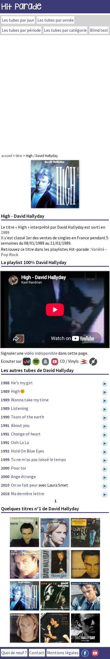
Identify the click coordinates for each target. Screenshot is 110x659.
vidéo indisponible (40, 353)
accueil (6, 155)
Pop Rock (9, 254)
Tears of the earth (27, 416)
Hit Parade (21, 6)
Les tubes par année (55, 20)
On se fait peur (24, 485)
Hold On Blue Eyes (27, 451)
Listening (19, 408)
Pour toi (18, 468)
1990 (5, 416)
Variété (97, 249)
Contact (36, 652)
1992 (5, 451)
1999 (5, 459)
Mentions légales (62, 652)
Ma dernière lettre (27, 493)
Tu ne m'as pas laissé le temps (38, 459)
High (15, 391)
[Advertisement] (55, 93)
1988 (5, 382)
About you (20, 425)
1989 (5, 232)
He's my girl (22, 382)
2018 (5, 493)
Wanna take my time (30, 399)
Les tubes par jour (18, 20)
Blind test (99, 30)
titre (19, 155)
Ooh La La (20, 442)
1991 (5, 425)
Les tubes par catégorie (65, 30)
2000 (5, 468)
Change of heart (26, 433)
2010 (5, 485)
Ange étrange (23, 476)
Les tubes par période (21, 30)
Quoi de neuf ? (14, 652)
